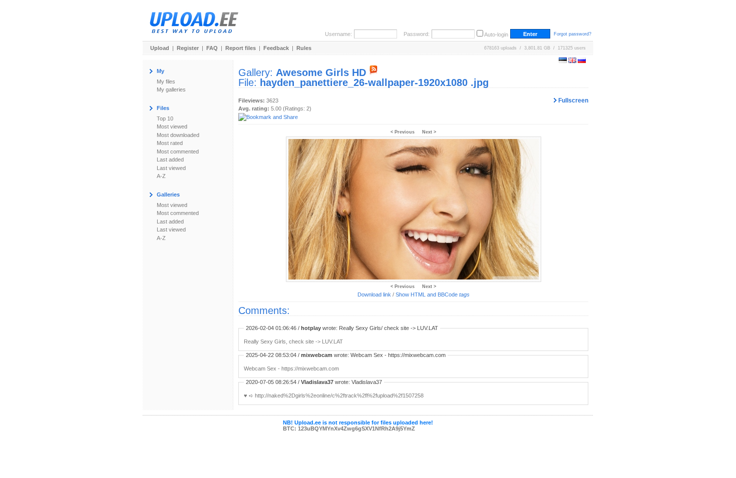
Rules (303, 48)
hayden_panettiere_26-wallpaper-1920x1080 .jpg (374, 82)
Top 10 (165, 119)
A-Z (161, 176)
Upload (159, 48)
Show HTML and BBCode (433, 295)
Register (188, 48)
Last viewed (171, 168)
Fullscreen (572, 100)
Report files (240, 48)
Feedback (276, 48)
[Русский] (582, 61)
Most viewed (172, 127)
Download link (374, 295)
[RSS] (373, 72)
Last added (170, 159)
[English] (572, 61)
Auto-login (496, 35)
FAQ (212, 48)
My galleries (171, 89)
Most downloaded (178, 135)
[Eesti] (563, 61)
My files (166, 81)
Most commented (178, 151)
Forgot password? (572, 34)
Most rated (170, 143)
